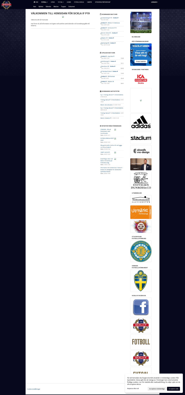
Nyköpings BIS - (108, 43)
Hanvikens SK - (108, 66)
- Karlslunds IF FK (109, 28)
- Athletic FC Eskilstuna (110, 23)
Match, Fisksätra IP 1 (106, 118)
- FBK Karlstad (108, 76)
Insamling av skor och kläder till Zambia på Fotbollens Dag (107, 160)
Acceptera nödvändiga (157, 389)
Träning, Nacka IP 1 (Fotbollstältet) (110, 100)
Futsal (60, 2)
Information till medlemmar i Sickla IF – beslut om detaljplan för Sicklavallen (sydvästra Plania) (112, 169)
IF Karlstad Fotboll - (109, 71)
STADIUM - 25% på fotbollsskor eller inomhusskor (106, 131)
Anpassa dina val (133, 388)
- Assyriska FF (107, 56)
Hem (36, 2)
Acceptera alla (173, 389)
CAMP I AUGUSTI (105, 152)
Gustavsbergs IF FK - (109, 18)
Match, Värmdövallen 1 (107, 105)
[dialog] (154, 383)
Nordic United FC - (109, 33)
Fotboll (43, 2)
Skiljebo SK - (107, 38)
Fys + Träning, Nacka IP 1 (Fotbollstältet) (112, 95)
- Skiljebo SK (107, 81)
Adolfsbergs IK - (108, 61)
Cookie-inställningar (33, 389)
